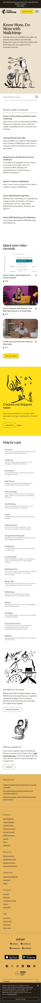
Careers (5, 904)
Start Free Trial (27, 11)
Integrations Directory (10, 866)
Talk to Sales (7, 928)
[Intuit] (20, 940)
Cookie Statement (12, 994)
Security (5, 839)
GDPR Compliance (9, 835)
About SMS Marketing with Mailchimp (19, 217)
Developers (6, 880)
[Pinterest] (34, 966)
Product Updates (8, 822)
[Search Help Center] (36, 97)
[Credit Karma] (26, 944)
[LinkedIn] (22, 966)
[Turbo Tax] (14, 944)
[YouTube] (28, 966)
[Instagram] (17, 966)
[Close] (38, 985)
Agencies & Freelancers (10, 877)
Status (5, 842)
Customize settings (20, 999)
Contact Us (6, 918)
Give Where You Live (9, 901)
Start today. (20, 6)
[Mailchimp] (26, 949)
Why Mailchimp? (8, 819)
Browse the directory (12, 709)
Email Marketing (8, 825)
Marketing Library (8, 856)
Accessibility (7, 907)
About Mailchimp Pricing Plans (16, 196)
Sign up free (10, 425)
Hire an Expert (7, 921)
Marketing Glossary (9, 863)
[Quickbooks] (15, 949)
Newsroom (6, 897)
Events (5, 883)
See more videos (11, 356)
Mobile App (6, 845)
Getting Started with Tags (14, 138)
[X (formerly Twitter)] (12, 966)
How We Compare (8, 832)
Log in (19, 425)
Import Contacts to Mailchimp (16, 181)
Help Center (7, 925)
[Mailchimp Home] (9, 11)
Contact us (9, 767)
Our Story (6, 894)
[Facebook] (7, 966)
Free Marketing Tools (9, 859)
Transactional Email (9, 829)
